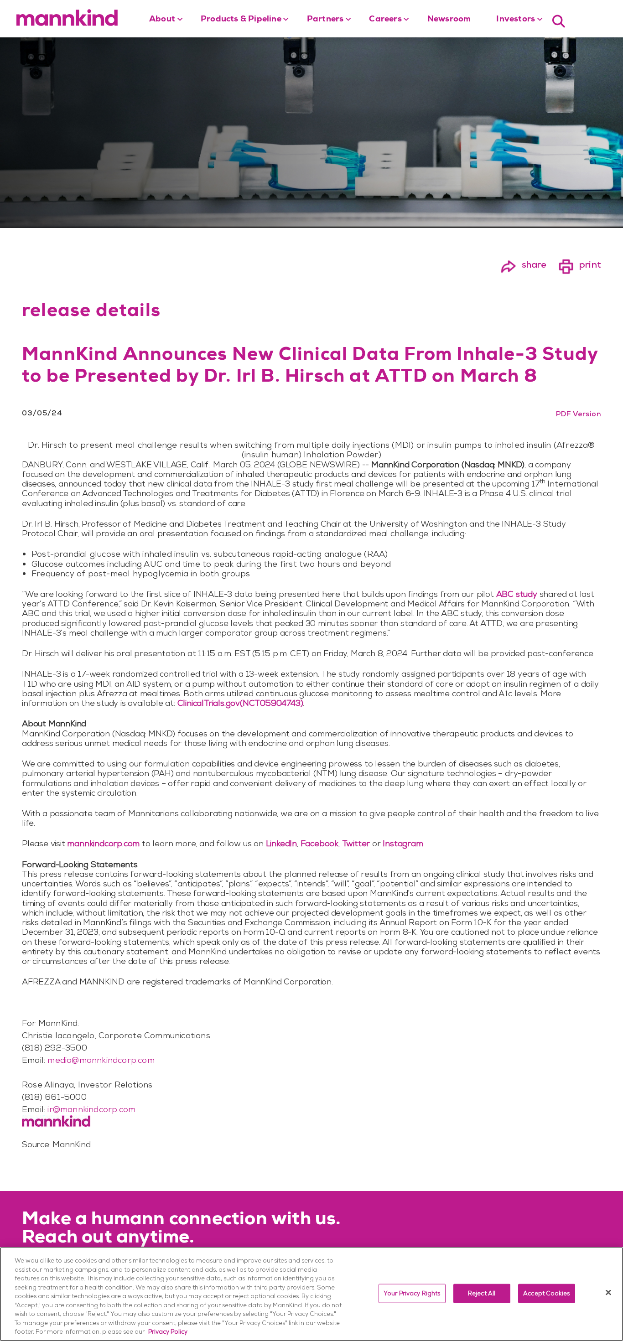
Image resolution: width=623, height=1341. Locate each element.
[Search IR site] (558, 20)
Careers (385, 20)
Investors (515, 20)
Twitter (356, 843)
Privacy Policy (167, 1332)
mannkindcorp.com (103, 843)
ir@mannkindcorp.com (91, 1109)
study (516, 594)
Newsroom (449, 20)
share (523, 264)
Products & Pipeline (241, 20)
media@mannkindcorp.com (100, 1060)
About (162, 20)
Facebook (319, 843)
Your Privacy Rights (412, 1293)
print (579, 264)
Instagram (403, 843)
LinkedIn (281, 843)
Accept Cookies (546, 1293)
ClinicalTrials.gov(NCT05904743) (240, 703)
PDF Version (578, 414)
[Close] (608, 1293)
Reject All (481, 1293)
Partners (325, 20)
